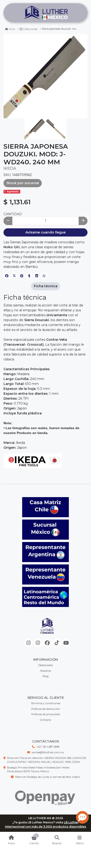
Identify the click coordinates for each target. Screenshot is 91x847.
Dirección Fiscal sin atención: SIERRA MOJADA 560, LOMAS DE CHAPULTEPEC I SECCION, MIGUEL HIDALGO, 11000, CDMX (46, 760)
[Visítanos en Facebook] (47, 643)
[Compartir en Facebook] (7, 276)
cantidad (13, 214)
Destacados (45, 665)
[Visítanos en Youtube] (66, 643)
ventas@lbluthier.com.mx (48, 752)
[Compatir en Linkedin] (36, 276)
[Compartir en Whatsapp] (44, 276)
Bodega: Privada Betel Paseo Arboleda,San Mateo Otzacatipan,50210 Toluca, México (38, 769)
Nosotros (45, 670)
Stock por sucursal (23, 183)
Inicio (12, 29)
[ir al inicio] (47, 630)
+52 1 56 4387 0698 (47, 746)
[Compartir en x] (14, 276)
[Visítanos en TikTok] (56, 643)
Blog (46, 676)
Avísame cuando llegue (45, 232)
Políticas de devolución (45, 709)
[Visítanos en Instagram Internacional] (38, 643)
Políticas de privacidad (45, 714)
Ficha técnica (45, 286)
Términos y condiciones (45, 703)
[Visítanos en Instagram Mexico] (28, 643)
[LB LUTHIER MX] (45, 13)
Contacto (45, 719)
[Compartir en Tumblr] (29, 276)
